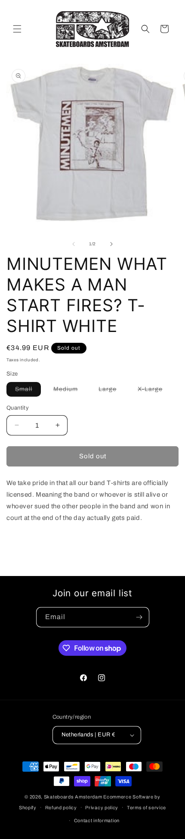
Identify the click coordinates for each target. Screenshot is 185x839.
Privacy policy (101, 807)
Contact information (97, 820)
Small (28, 391)
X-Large (154, 391)
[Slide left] (73, 244)
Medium (69, 391)
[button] (17, 28)
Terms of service (146, 807)
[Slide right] (111, 244)
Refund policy (61, 807)
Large (112, 391)
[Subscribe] (139, 617)
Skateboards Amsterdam (73, 796)
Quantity (17, 408)
